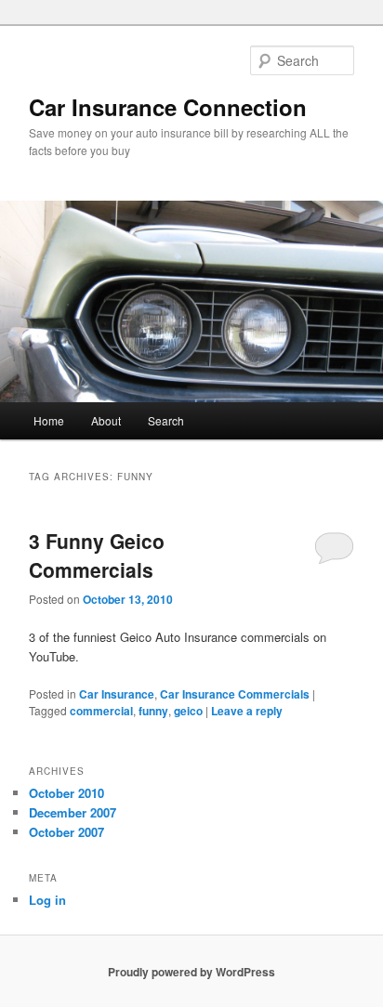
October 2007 (66, 832)
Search (166, 420)
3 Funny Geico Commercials (97, 555)
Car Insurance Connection (168, 107)
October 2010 (66, 793)
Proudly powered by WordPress (191, 971)
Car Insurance (116, 694)
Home (48, 420)
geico (188, 710)
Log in (47, 900)
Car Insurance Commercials (235, 694)
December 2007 (72, 812)
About (106, 420)
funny (153, 710)
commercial (101, 710)
